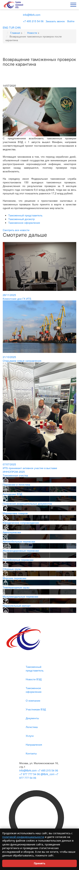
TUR (11, 27)
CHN (18, 27)
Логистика (32, 727)
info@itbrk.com (31, 15)
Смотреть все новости (16, 230)
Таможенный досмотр (21, 219)
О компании (33, 700)
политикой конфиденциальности (23, 837)
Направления (34, 744)
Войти (70, 21)
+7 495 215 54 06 (33, 21)
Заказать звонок (55, 21)
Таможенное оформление (24, 222)
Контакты (31, 753)
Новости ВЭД (34, 679)
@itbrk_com (48, 774)
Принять (39, 863)
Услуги (30, 736)
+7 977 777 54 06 (29, 774)
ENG (5, 27)
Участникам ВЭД (36, 709)
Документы (32, 718)
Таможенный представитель (25, 215)
